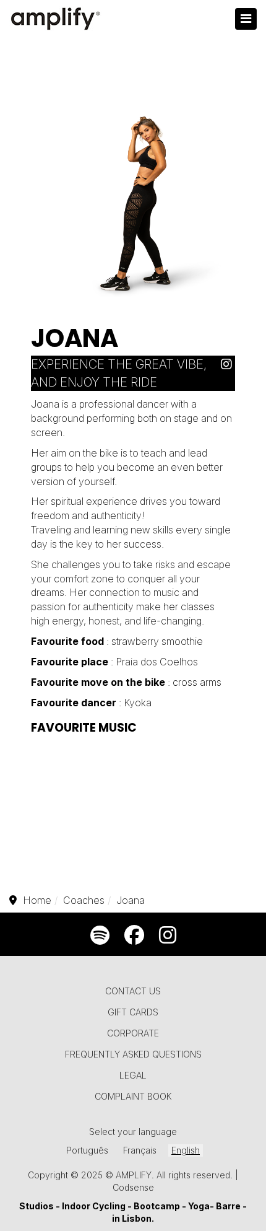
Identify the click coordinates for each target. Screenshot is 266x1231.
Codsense (133, 1187)
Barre (228, 1206)
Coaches (84, 900)
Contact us (133, 991)
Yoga (199, 1206)
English (185, 1150)
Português (87, 1150)
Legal (133, 1075)
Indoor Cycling (94, 1206)
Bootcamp (158, 1206)
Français (140, 1150)
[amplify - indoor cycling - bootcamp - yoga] (49, 17)
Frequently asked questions (133, 1054)
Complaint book (133, 1096)
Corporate (133, 1033)
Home (37, 900)
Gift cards (133, 1012)
